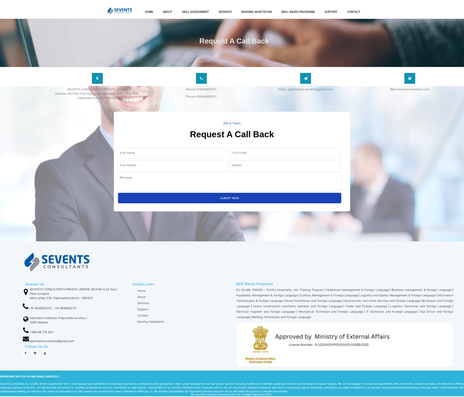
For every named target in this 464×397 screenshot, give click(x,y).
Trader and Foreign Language (366, 306)
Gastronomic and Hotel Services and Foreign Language (382, 301)
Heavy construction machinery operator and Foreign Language (297, 306)
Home (149, 12)
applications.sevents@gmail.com (51, 341)
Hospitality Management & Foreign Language (267, 295)
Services (225, 12)
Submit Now (229, 198)
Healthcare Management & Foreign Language (357, 290)
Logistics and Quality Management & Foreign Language (398, 295)
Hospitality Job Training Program (300, 290)
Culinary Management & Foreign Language (329, 295)
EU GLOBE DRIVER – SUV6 (255, 290)
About (167, 12)
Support (331, 12)
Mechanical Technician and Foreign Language (331, 311)
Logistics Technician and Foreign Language (420, 306)
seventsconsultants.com (413, 89)
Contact (353, 12)
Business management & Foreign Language (421, 290)
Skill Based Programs (298, 12)
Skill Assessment (195, 12)
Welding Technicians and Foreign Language (281, 317)
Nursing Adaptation (256, 12)
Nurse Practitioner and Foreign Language (313, 301)
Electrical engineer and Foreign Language (265, 311)
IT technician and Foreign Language (392, 311)
